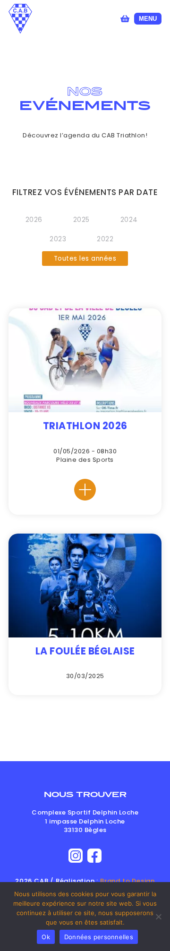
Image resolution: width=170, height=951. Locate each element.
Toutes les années (85, 258)
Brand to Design (127, 880)
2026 (34, 219)
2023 (58, 239)
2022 (105, 239)
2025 (81, 219)
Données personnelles (98, 937)
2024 (129, 219)
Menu (148, 18)
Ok (46, 937)
